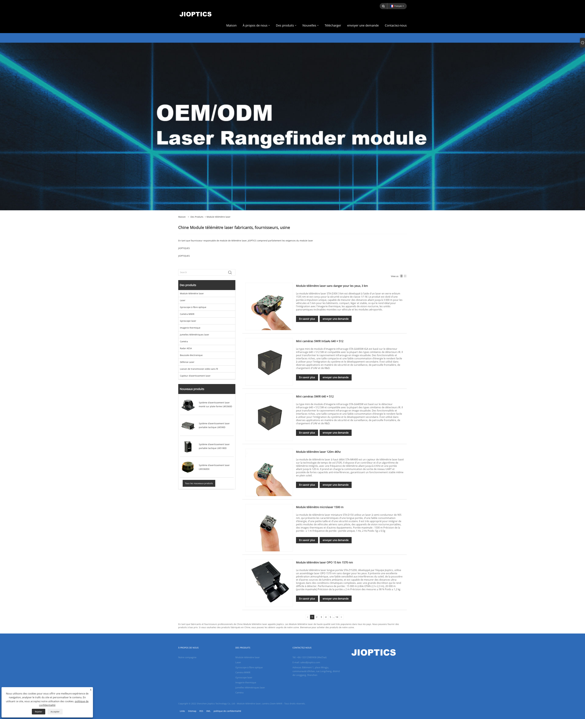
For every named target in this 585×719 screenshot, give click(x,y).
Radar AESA (186, 348)
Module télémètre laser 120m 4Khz (318, 452)
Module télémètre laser (192, 293)
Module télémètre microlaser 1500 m (320, 507)
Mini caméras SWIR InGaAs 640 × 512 (319, 341)
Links (182, 711)
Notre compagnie (187, 657)
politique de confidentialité (227, 711)
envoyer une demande (336, 318)
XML (208, 711)
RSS (201, 711)
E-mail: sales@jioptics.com (306, 662)
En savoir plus (307, 318)
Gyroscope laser (188, 320)
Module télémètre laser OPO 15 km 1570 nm (324, 562)
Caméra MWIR (187, 314)
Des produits (196, 216)
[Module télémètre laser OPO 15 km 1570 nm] (269, 582)
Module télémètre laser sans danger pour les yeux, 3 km (332, 286)
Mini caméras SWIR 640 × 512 (315, 396)
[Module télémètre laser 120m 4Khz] (269, 472)
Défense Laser (187, 362)
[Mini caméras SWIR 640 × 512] (269, 416)
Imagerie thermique (190, 327)
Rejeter (38, 711)
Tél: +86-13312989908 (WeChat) (309, 657)
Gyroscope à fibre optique (193, 307)
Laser (182, 300)
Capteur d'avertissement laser (195, 375)
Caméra (184, 341)
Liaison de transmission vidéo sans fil (199, 368)
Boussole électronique (191, 355)
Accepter (55, 711)
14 (337, 617)
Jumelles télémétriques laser (194, 334)
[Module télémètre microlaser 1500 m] (269, 527)
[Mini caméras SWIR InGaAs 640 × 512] (269, 361)
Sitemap (192, 711)
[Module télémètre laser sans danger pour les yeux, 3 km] (269, 306)
